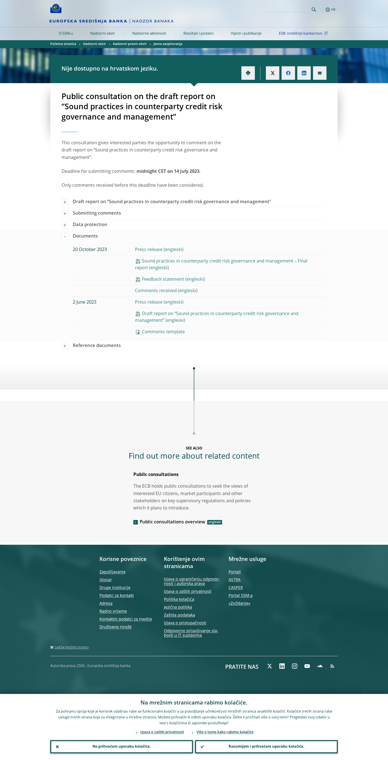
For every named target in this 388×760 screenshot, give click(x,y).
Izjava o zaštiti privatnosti (188, 592)
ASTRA (234, 580)
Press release (149, 250)
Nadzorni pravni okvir (130, 44)
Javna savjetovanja (168, 44)
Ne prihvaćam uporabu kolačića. (122, 747)
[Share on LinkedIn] (304, 73)
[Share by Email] (319, 73)
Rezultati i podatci (198, 34)
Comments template (163, 332)
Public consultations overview (172, 522)
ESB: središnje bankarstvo (300, 34)
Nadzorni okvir (102, 34)
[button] (322, 9)
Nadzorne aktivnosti (149, 34)
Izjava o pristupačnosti (185, 623)
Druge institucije (114, 588)
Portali (235, 572)
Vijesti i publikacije (246, 34)
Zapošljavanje (112, 572)
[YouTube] (307, 666)
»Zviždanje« (239, 604)
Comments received (156, 291)
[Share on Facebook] (288, 73)
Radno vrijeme (113, 611)
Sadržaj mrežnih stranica (71, 647)
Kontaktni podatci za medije (125, 619)
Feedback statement (163, 279)
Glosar (105, 580)
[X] (269, 666)
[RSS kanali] (332, 666)
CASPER (236, 588)
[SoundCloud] (319, 666)
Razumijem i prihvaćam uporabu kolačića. (266, 747)
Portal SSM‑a (241, 596)
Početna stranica (63, 44)
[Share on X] (272, 73)
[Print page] (248, 73)
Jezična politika (178, 607)
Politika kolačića (179, 600)
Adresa (105, 604)
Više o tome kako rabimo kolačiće (225, 732)
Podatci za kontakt (116, 596)
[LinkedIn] (282, 666)
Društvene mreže (115, 627)
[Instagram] (294, 666)
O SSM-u (66, 34)
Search (313, 9)
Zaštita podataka (179, 615)
